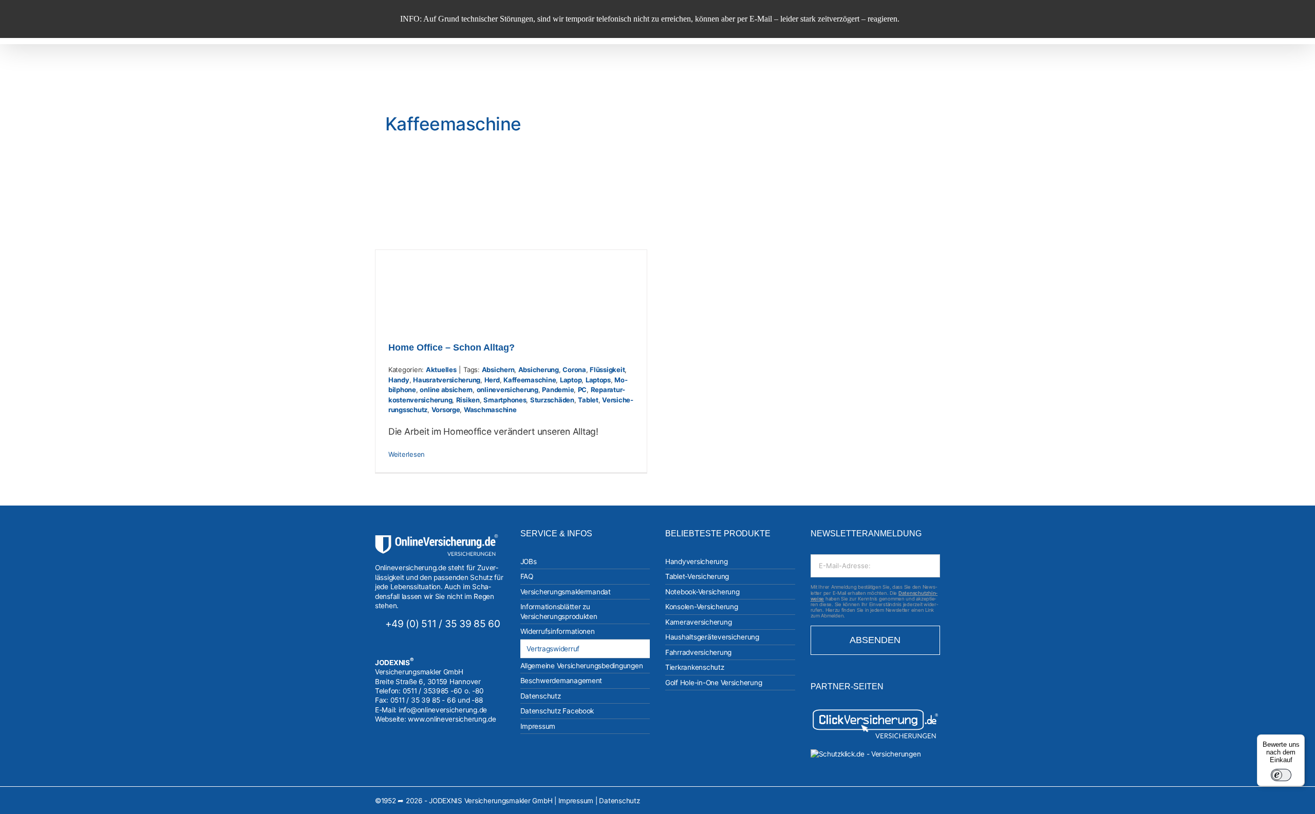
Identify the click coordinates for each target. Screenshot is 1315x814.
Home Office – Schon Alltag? (451, 347)
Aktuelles (441, 369)
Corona (574, 369)
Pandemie (558, 389)
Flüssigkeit (607, 369)
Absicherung (538, 369)
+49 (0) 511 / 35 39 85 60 (442, 623)
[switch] (1281, 775)
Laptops (598, 380)
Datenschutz (619, 801)
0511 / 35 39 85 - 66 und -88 (436, 700)
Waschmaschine (490, 409)
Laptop (570, 380)
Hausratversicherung (446, 380)
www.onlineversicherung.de (452, 719)
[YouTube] (405, 754)
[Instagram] (378, 754)
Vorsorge (445, 409)
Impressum (576, 801)
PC (582, 389)
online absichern (446, 389)
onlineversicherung (507, 389)
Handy (398, 380)
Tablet (588, 400)
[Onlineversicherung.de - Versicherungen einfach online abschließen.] (436, 539)
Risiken (468, 400)
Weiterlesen (406, 454)
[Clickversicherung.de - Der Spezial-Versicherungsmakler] (876, 712)
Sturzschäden (552, 400)
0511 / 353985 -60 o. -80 (443, 691)
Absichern (498, 369)
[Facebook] (392, 754)
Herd (492, 380)
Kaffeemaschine (529, 380)
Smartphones (504, 400)
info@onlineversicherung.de (443, 710)
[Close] (1298, 14)
